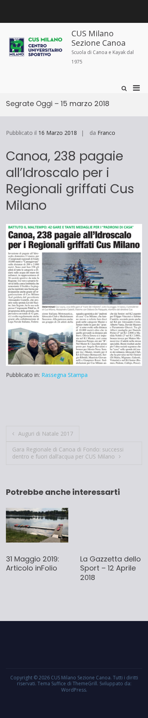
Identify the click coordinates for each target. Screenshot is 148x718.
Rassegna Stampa (64, 375)
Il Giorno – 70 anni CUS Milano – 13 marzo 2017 (32, 568)
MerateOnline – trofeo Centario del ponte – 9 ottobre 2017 (104, 572)
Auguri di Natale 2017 (45, 433)
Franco (106, 132)
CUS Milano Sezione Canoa (98, 38)
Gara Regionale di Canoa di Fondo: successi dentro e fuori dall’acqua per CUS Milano (68, 453)
